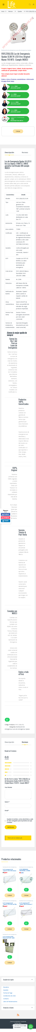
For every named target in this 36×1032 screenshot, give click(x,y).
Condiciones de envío (9, 996)
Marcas (10, 11)
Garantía (5, 990)
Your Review (8, 787)
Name (7, 802)
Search (30, 4)
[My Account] (34, 4)
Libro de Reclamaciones (10, 1001)
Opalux (20, 11)
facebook (6, 514)
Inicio (2, 11)
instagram (6, 517)
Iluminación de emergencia (8, 50)
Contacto (6, 999)
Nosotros (6, 987)
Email (7, 810)
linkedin (6, 520)
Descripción (9, 153)
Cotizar (18, 131)
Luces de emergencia (21, 50)
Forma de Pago (7, 993)
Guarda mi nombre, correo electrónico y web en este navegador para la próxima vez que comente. (20, 820)
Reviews (25, 153)
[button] (33, 18)
